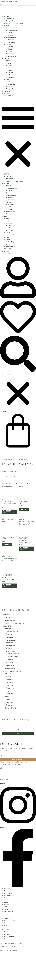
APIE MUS (6, 93)
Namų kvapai (11, 84)
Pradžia (4, 459)
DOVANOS (6, 25)
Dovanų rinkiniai (10, 54)
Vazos (9, 63)
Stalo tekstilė (11, 77)
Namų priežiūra (10, 21)
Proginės (8, 44)
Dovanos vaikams (11, 37)
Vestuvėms (11, 46)
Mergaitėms (11, 40)
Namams (6, 58)
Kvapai (8, 82)
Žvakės (10, 32)
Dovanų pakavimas (11, 56)
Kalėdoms (10, 51)
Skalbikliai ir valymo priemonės (15, 23)
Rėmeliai (10, 68)
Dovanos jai (9, 28)
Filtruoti (18, 733)
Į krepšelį (24, 509)
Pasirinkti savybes (7, 511)
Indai (7, 79)
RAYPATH (6, 16)
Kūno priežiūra (10, 18)
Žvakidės (10, 72)
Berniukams (11, 42)
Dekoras (8, 61)
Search (4, 375)
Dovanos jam (9, 35)
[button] (18, 136)
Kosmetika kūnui (12, 30)
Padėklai (10, 65)
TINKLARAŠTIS (8, 96)
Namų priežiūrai (10, 89)
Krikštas (10, 49)
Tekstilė (8, 75)
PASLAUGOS (7, 91)
